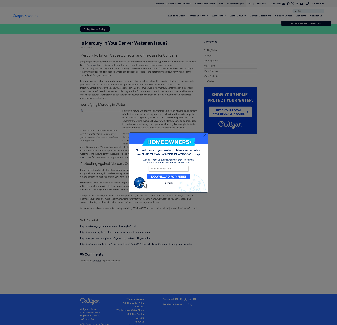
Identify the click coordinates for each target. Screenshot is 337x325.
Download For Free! (168, 176)
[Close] (204, 135)
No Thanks (168, 183)
